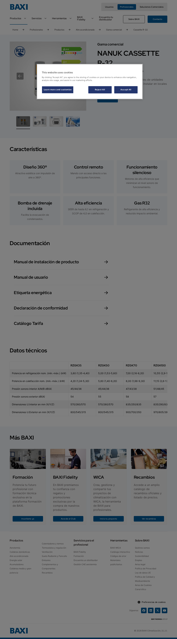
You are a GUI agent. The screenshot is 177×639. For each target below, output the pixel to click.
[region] (90, 81)
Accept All (125, 89)
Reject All (100, 89)
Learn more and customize (58, 89)
